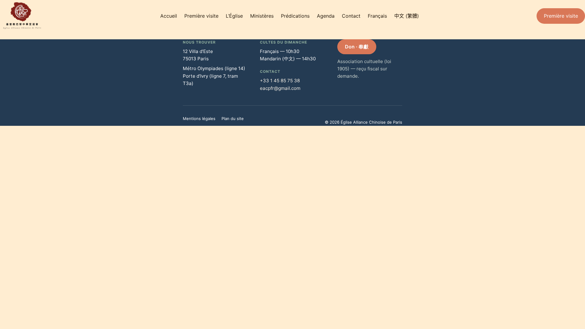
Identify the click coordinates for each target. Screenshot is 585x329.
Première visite (561, 16)
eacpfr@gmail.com (280, 88)
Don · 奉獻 (356, 47)
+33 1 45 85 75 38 (280, 80)
